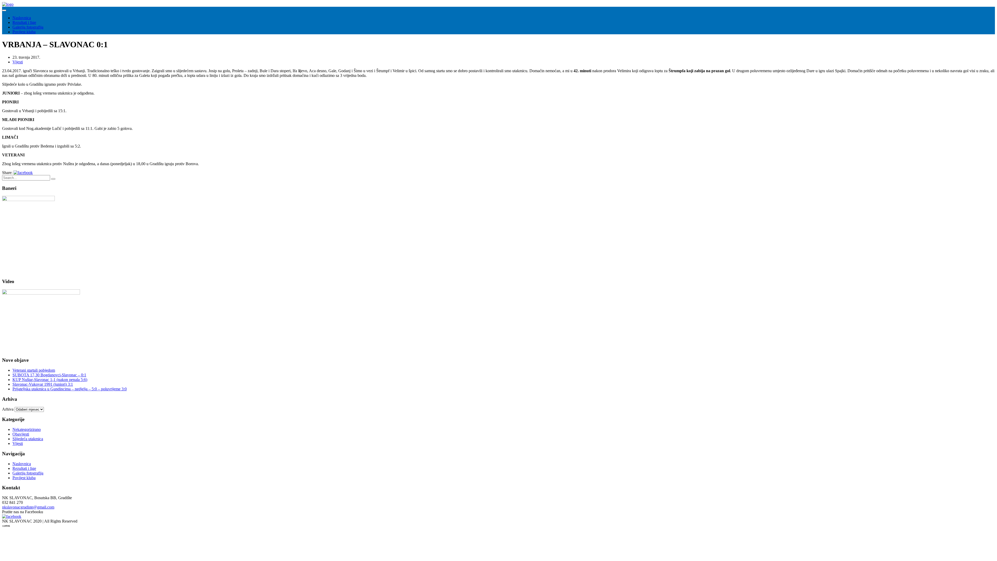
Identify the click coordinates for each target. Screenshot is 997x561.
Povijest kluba (24, 32)
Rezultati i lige (24, 22)
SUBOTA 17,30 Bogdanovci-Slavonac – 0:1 (49, 375)
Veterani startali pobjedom (33, 370)
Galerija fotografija (27, 27)
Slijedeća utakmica (27, 439)
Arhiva (8, 409)
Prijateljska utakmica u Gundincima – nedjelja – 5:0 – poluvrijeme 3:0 (69, 389)
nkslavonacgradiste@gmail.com (28, 507)
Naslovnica (21, 18)
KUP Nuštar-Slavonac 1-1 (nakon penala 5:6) (49, 379)
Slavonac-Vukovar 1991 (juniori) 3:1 (42, 384)
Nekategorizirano (26, 429)
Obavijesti (20, 434)
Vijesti (17, 62)
